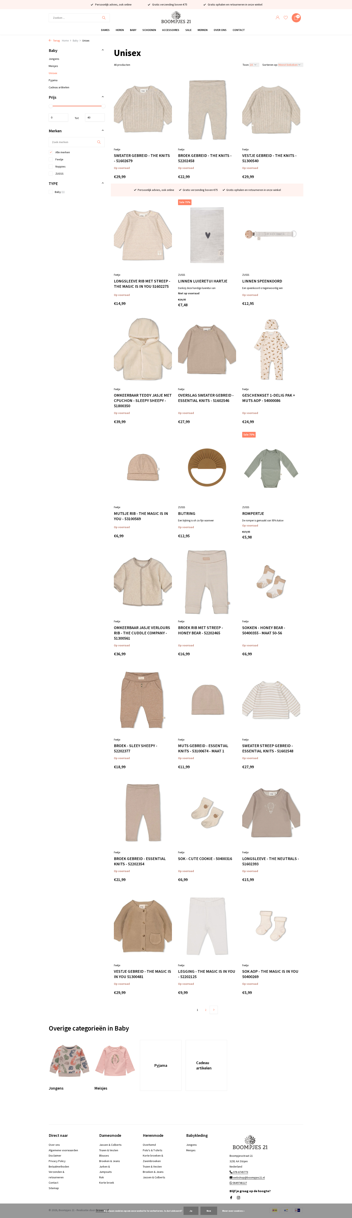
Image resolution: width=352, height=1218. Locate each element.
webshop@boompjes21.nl (249, 1177)
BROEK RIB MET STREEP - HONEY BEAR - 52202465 (200, 630)
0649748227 (239, 1183)
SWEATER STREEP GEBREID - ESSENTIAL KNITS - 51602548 (267, 748)
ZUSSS (59, 173)
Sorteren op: (270, 65)
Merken (203, 30)
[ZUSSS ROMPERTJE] (271, 467)
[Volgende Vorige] (214, 1010)
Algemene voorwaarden (63, 1150)
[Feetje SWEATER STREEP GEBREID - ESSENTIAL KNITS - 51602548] (271, 699)
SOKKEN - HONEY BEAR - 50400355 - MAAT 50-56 (263, 630)
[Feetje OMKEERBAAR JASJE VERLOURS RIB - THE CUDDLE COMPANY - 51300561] (143, 581)
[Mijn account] (277, 17)
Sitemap (54, 1188)
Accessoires (170, 30)
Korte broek (106, 1182)
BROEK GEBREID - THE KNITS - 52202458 (205, 158)
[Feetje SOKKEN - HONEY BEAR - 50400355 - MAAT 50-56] (271, 581)
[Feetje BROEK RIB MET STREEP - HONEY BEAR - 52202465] (207, 581)
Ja (191, 1210)
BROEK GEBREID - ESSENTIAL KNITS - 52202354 (140, 861)
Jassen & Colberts (110, 1145)
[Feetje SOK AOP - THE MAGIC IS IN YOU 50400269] (271, 925)
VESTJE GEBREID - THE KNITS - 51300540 (269, 158)
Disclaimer (55, 1155)
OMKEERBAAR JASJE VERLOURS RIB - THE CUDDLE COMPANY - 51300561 (142, 633)
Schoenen (149, 30)
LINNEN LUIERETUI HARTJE (202, 280)
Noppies (60, 166)
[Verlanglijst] (286, 17)
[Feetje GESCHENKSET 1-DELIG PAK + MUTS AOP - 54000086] (271, 349)
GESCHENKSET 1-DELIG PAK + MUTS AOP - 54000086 (268, 398)
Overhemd (149, 1145)
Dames (105, 30)
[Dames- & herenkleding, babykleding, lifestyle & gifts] (176, 17)
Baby (133, 30)
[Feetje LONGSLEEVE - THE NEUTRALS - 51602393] (271, 812)
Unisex (53, 73)
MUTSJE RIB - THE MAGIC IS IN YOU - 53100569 (141, 516)
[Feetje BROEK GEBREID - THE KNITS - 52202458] (207, 109)
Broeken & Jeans (109, 1161)
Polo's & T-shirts (152, 1150)
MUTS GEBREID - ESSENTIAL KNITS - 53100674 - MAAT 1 (203, 748)
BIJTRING (186, 513)
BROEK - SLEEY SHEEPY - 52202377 (135, 748)
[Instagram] (238, 1198)
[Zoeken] (104, 18)
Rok (101, 1177)
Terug (56, 40)
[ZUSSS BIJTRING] (207, 467)
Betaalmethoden (59, 1166)
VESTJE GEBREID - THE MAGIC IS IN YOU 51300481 (142, 974)
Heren (120, 30)
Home (65, 40)
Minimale (58, 117)
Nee (209, 1210)
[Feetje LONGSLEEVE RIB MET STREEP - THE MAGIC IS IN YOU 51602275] (143, 235)
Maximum (95, 117)
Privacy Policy (57, 1161)
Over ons (220, 30)
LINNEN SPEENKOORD (262, 280)
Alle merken (62, 152)
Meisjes (53, 66)
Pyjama (53, 80)
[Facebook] (231, 1198)
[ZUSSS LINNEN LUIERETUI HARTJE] (207, 235)
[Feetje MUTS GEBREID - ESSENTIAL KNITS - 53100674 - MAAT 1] (207, 699)
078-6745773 (240, 1172)
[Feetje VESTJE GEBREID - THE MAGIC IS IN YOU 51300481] (143, 925)
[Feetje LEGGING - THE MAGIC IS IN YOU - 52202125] (207, 925)
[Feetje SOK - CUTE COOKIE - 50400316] (207, 812)
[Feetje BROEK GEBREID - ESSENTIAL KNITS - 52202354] (143, 812)
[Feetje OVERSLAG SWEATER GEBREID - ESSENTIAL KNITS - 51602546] (207, 349)
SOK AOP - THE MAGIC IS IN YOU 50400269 (270, 974)
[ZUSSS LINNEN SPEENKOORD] (271, 235)
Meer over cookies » (233, 1210)
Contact (239, 30)
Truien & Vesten (108, 1150)
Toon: (246, 65)
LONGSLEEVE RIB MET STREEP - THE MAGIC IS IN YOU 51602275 (142, 283)
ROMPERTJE (253, 513)
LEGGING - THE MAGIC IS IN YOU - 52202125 (206, 974)
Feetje (59, 159)
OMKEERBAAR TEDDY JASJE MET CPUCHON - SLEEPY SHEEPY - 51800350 (143, 400)
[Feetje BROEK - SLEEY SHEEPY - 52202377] (143, 699)
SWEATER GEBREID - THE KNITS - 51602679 (142, 158)
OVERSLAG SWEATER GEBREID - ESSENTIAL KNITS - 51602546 (206, 398)
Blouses (104, 1155)
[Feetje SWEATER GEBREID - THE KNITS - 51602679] (143, 109)
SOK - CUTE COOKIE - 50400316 (205, 858)
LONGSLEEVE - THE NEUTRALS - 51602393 (270, 861)
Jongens (54, 59)
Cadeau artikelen (59, 87)
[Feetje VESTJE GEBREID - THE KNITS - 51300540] (271, 109)
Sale (188, 30)
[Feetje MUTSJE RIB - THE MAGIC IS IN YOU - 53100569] (143, 467)
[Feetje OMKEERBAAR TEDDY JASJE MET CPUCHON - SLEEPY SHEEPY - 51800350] (143, 349)
